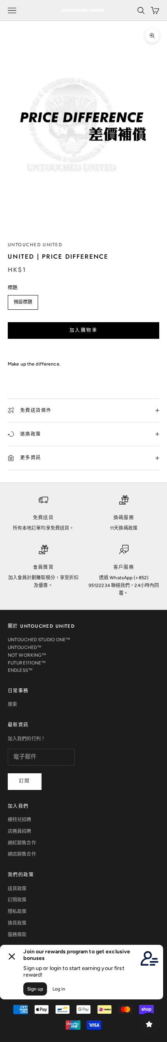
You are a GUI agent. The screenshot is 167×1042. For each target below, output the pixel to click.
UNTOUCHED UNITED (35, 244)
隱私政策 (17, 911)
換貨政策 (17, 923)
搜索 (12, 704)
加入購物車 (83, 330)
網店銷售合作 (22, 854)
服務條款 (17, 934)
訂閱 (24, 781)
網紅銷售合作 (22, 843)
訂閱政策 (17, 900)
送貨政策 (17, 888)
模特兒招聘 (19, 819)
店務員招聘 (19, 831)
